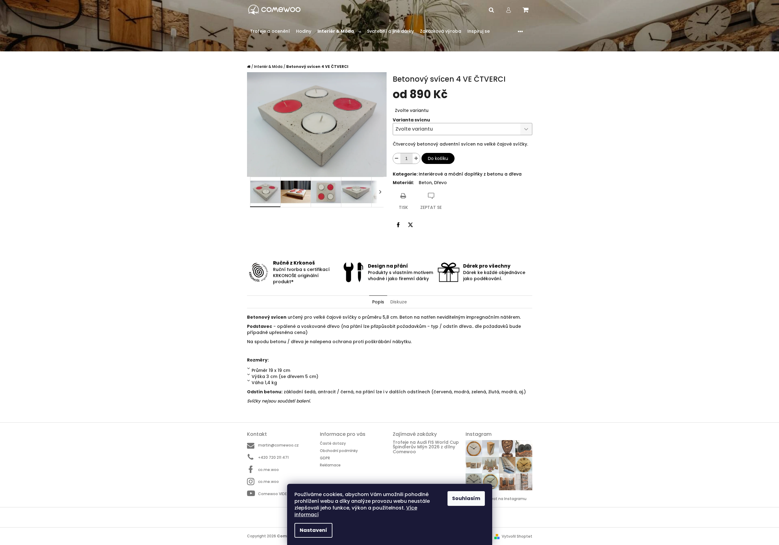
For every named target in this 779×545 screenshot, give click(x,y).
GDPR (325, 458)
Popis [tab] (378, 302)
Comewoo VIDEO (274, 493)
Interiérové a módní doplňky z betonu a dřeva (470, 174)
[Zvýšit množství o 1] (416, 158)
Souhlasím (466, 498)
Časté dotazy (333, 443)
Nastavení (313, 530)
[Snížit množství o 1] (396, 158)
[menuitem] (270, 31)
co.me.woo (268, 469)
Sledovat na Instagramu (503, 498)
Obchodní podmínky (339, 450)
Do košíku (438, 158)
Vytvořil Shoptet (517, 536)
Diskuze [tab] (398, 302)
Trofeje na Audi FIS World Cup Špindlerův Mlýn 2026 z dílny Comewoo (426, 447)
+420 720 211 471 (273, 457)
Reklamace (330, 465)
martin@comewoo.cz (278, 445)
